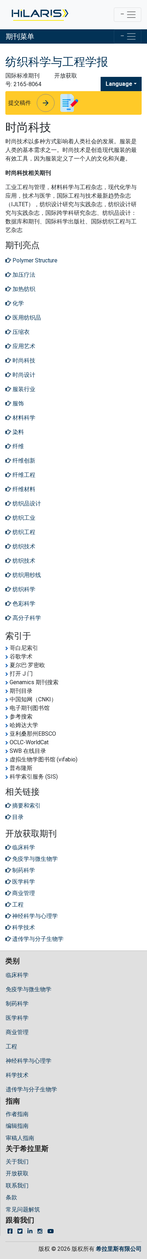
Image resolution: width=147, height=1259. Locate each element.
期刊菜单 (20, 36)
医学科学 (17, 1017)
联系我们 (17, 1185)
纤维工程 (23, 474)
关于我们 (17, 1161)
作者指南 (17, 1114)
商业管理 (17, 1032)
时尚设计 (23, 374)
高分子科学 (26, 617)
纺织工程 (23, 532)
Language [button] (119, 83)
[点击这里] (39, 15)
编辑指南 (17, 1125)
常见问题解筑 (23, 1209)
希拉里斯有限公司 (119, 1248)
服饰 (17, 403)
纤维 (17, 446)
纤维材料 (23, 489)
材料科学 (23, 417)
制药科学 (17, 1003)
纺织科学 (23, 589)
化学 (17, 303)
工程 (11, 1046)
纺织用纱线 (26, 575)
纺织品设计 (26, 503)
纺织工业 (23, 517)
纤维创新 (23, 460)
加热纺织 (23, 289)
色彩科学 (23, 603)
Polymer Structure (34, 260)
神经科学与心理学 (28, 1060)
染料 (17, 432)
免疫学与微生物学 (28, 989)
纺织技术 (23, 546)
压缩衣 (20, 332)
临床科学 (17, 975)
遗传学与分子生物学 (31, 1089)
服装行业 (23, 389)
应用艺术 (23, 346)
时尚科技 (23, 360)
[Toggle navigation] (127, 15)
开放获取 (17, 1173)
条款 (11, 1197)
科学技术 (17, 1075)
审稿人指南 (20, 1138)
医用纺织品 (26, 317)
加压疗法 (23, 274)
